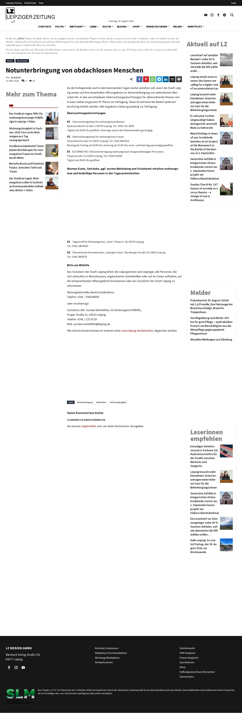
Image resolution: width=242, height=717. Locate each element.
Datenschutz (187, 676)
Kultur (107, 26)
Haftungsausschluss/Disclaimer (197, 671)
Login (233, 3)
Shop (41, 3)
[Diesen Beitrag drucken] (179, 79)
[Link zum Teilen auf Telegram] (159, 79)
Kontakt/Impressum (106, 648)
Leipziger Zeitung (14, 3)
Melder (177, 26)
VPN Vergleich (187, 652)
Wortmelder (22, 61)
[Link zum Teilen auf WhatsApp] (153, 79)
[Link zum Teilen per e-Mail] (172, 79)
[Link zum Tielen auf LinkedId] (166, 79)
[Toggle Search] (232, 15)
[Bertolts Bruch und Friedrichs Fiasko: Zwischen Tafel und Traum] (51, 168)
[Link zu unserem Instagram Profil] (212, 15)
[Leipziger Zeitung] (30, 15)
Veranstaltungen (156, 26)
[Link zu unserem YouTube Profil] (206, 15)
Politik (59, 26)
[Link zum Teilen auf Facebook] (139, 79)
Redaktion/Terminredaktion (111, 652)
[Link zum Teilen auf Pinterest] (146, 79)
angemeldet (88, 426)
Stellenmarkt (30, 3)
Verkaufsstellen (104, 662)
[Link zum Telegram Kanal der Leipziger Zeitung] (224, 15)
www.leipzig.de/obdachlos (137, 330)
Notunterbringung (84, 402)
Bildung (122, 26)
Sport (136, 26)
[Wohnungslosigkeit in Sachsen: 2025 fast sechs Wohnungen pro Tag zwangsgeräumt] (51, 134)
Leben (93, 26)
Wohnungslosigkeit (118, 402)
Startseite (44, 26)
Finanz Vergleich (189, 657)
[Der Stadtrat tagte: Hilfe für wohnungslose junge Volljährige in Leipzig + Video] (51, 118)
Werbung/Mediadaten (107, 657)
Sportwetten (187, 662)
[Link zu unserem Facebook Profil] (218, 15)
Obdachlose (101, 402)
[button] (65, 26)
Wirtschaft (77, 26)
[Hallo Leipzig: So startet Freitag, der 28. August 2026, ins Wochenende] (226, 546)
